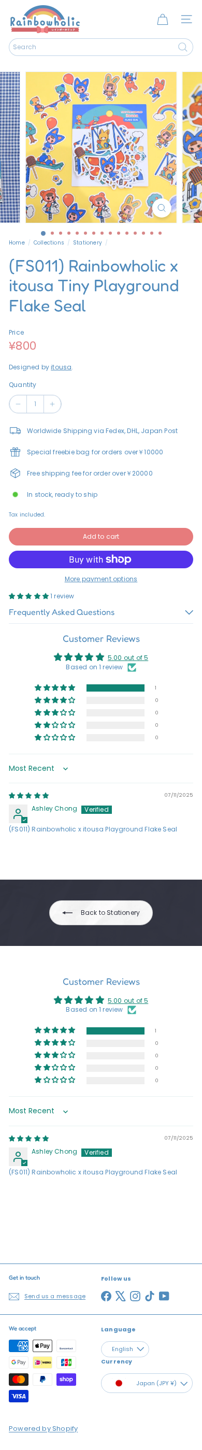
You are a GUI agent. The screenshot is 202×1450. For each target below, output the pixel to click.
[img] (29, 795)
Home (17, 243)
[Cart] (163, 19)
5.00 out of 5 (128, 657)
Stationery (87, 243)
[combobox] (101, 47)
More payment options (101, 579)
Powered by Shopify (43, 1428)
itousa (61, 367)
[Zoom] (161, 208)
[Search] (182, 47)
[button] (29, 596)
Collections (49, 243)
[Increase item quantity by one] (52, 404)
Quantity (22, 384)
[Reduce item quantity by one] (18, 404)
